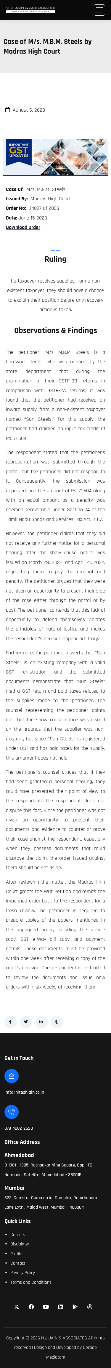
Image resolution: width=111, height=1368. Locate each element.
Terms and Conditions (31, 1282)
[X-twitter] (16, 1307)
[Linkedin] (61, 1307)
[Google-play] (75, 1307)
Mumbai (14, 1188)
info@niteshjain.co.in (24, 1092)
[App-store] (90, 1307)
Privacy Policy (22, 1273)
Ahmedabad (19, 1155)
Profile (16, 1254)
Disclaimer (19, 1244)
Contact (17, 1263)
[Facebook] (31, 1307)
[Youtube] (46, 1307)
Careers (17, 1235)
